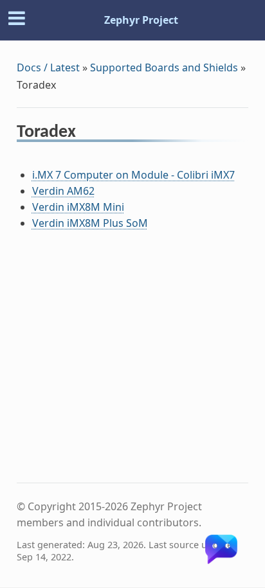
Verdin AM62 (63, 191)
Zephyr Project (141, 20)
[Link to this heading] (84, 133)
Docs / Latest (48, 67)
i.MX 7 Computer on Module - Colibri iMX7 (133, 175)
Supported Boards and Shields (164, 67)
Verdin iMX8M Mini (78, 207)
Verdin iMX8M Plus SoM (90, 223)
